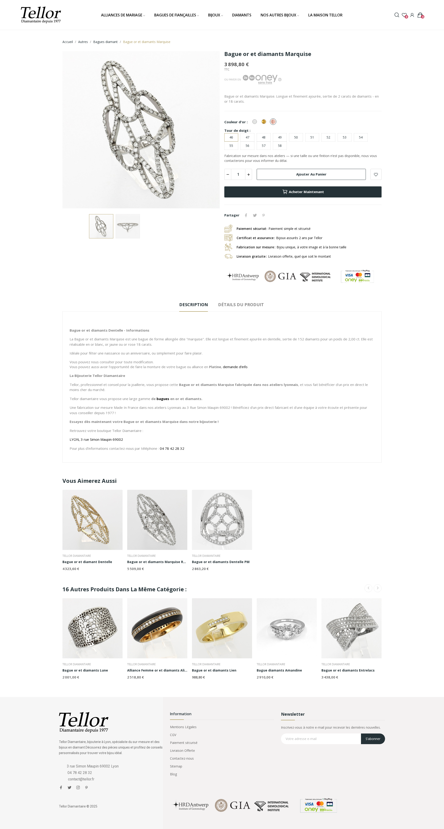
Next (209, 130)
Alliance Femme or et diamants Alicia (157, 670)
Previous (73, 130)
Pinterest (263, 215)
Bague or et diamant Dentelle (87, 562)
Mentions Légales (183, 727)
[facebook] (61, 788)
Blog (173, 774)
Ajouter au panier (311, 174)
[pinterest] (87, 788)
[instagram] (78, 788)
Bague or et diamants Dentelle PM (221, 562)
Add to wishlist (376, 174)
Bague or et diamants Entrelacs (348, 670)
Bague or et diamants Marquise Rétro (157, 562)
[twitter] (69, 788)
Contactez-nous (182, 758)
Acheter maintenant (306, 191)
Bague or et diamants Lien (214, 670)
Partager (246, 215)
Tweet (254, 215)
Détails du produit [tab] (241, 304)
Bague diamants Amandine (279, 670)
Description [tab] (193, 304)
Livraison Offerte (182, 750)
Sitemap (176, 766)
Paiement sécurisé (183, 742)
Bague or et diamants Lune (85, 670)
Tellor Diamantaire (76, 556)
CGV (173, 735)
